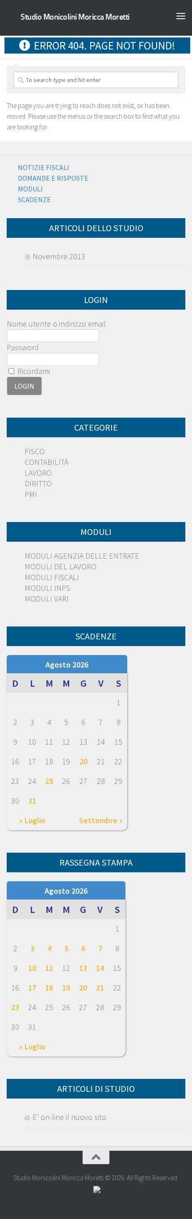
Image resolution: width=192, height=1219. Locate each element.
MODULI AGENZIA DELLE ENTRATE (82, 556)
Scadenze (34, 199)
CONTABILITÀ (46, 462)
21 (100, 988)
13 (83, 968)
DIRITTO (38, 483)
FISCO (35, 451)
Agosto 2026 (67, 664)
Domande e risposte (53, 178)
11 (49, 968)
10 (32, 968)
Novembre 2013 (59, 256)
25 (49, 781)
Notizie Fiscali (43, 167)
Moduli (30, 188)
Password (23, 347)
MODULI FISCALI (52, 577)
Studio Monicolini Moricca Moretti (75, 17)
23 (15, 1007)
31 (32, 801)
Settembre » (101, 820)
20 (83, 761)
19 (66, 988)
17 (32, 988)
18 (49, 988)
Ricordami (33, 371)
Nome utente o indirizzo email (56, 324)
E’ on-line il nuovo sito (69, 1117)
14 (100, 968)
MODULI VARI (47, 598)
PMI (31, 494)
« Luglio (32, 820)
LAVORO (38, 473)
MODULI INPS (47, 588)
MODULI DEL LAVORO (60, 566)
